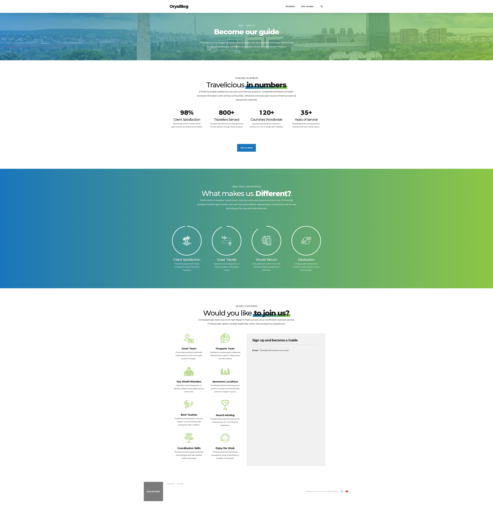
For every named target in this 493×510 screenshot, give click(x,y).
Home (240, 25)
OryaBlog (178, 6)
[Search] (322, 6)
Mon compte (307, 6)
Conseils (180, 484)
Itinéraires (290, 6)
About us (250, 25)
